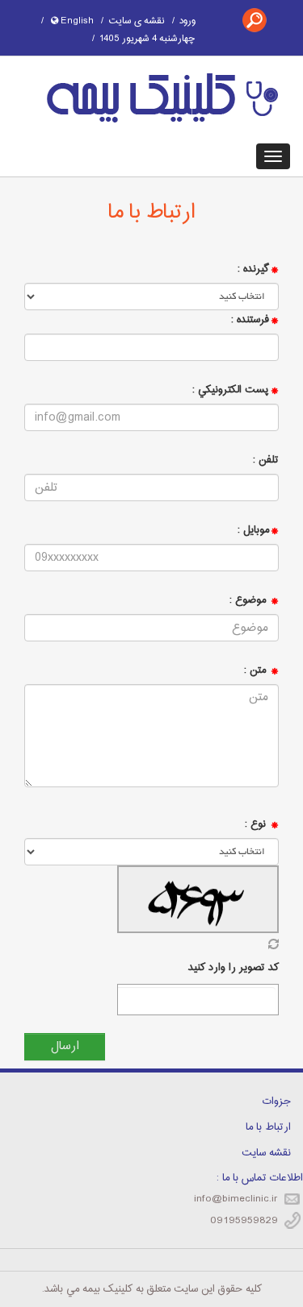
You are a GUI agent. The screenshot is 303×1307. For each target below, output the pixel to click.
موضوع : (249, 600)
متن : (256, 670)
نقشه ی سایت (136, 21)
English (76, 21)
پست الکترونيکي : (230, 390)
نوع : (255, 824)
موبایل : (253, 530)
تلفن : (266, 460)
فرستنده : (250, 320)
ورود (187, 21)
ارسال (65, 1046)
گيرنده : (253, 269)
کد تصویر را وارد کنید (233, 968)
